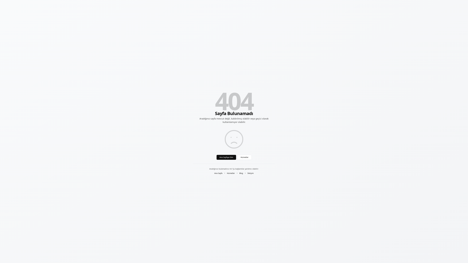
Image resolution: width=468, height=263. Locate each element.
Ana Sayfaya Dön (226, 157)
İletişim (251, 173)
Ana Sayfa (218, 173)
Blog (241, 173)
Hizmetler (245, 157)
